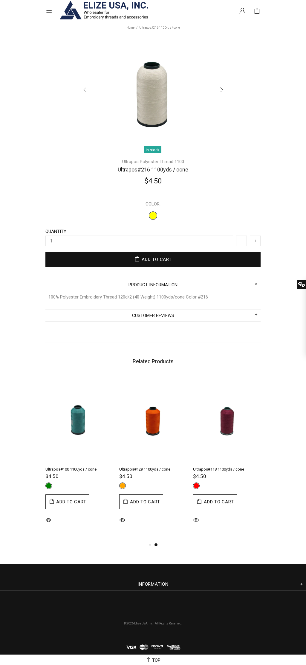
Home (130, 27)
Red (196, 485)
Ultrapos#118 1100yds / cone (218, 469)
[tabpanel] (79, 458)
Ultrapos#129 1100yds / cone (144, 469)
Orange (122, 485)
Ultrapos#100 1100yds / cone (71, 469)
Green (48, 485)
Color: (153, 204)
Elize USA (103, 10)
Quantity (55, 231)
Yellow (153, 215)
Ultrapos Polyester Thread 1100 (153, 161)
